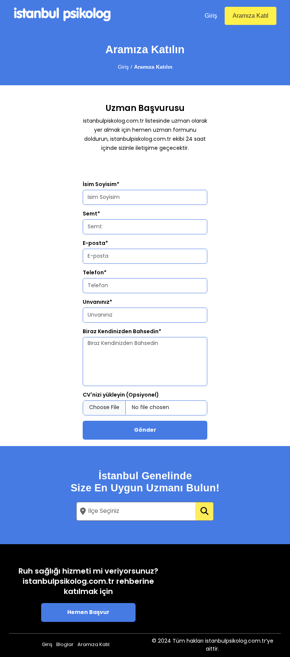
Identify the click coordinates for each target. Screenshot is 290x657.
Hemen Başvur (88, 612)
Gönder (145, 430)
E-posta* (95, 243)
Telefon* (94, 273)
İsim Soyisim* (101, 185)
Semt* (91, 214)
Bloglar (65, 644)
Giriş (211, 15)
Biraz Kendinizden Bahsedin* (122, 332)
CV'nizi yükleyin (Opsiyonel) (121, 395)
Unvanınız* (97, 302)
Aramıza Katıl (250, 15)
